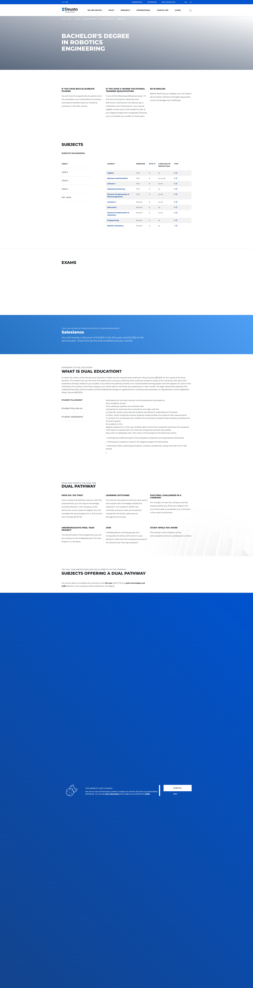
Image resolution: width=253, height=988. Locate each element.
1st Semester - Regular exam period (72, 293)
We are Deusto (94, 10)
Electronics (112, 207)
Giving (178, 10)
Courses (77, 19)
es (62, 2)
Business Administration (117, 178)
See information (64, 275)
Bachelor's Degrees (89, 19)
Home (63, 19)
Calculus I (111, 184)
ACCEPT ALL (177, 788)
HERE (147, 794)
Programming (113, 220)
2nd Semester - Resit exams (68, 302)
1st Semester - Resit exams (68, 296)
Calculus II (111, 202)
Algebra (110, 173)
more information (112, 794)
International (143, 10)
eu (64, 2)
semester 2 (157, 282)
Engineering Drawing (116, 189)
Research (125, 10)
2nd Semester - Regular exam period (72, 299)
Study (111, 10)
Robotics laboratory (115, 226)
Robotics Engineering (106, 19)
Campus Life (162, 10)
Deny (175, 794)
